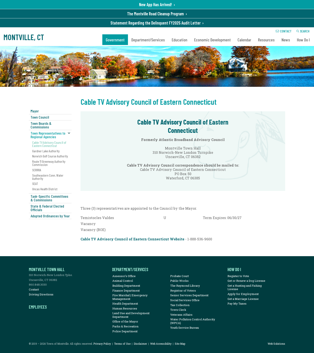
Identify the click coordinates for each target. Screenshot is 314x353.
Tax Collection (179, 305)
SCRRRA (36, 170)
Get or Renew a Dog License (246, 281)
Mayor (35, 111)
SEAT (35, 184)
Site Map (180, 343)
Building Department (126, 286)
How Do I (303, 39)
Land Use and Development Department (131, 314)
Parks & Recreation (125, 326)
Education (179, 39)
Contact (286, 31)
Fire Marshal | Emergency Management (130, 297)
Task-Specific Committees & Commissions (49, 198)
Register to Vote (238, 276)
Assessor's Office (124, 276)
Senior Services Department (189, 295)
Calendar (244, 39)
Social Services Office (185, 300)
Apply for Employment (243, 294)
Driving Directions (41, 294)
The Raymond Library (185, 286)
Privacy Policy (102, 343)
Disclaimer (140, 343)
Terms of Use (122, 343)
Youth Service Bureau (184, 328)
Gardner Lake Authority (46, 151)
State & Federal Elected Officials (47, 208)
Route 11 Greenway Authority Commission (48, 163)
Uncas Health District (44, 189)
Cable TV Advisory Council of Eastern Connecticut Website (132, 239)
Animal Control (122, 281)
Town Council (40, 117)
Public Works (179, 281)
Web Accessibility (161, 343)
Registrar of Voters (183, 290)
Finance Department (126, 290)
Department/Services (148, 39)
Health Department (125, 303)
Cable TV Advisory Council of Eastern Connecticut (49, 144)
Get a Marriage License (243, 299)
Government (115, 39)
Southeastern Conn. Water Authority (47, 176)
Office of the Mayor (125, 321)
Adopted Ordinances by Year (50, 216)
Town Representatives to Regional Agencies (48, 135)
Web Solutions (276, 343)
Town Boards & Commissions (41, 125)
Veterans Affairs (181, 315)
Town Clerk (178, 310)
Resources (266, 39)
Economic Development (212, 39)
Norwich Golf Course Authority (50, 156)
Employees (38, 306)
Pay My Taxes (237, 303)
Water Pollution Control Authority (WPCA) (192, 321)
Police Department (125, 331)
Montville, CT (23, 37)
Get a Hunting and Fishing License (244, 287)
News (286, 39)
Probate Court (179, 276)
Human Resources (124, 308)
